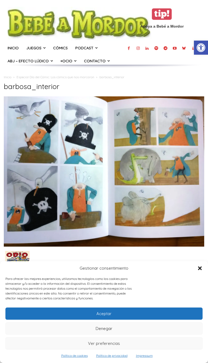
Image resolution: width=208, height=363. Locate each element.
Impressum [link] (144, 356)
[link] (201, 48)
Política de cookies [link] (74, 356)
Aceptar (104, 313)
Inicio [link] (7, 77)
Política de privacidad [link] (112, 356)
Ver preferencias (104, 343)
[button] (200, 268)
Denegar (104, 328)
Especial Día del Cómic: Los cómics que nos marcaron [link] (55, 77)
